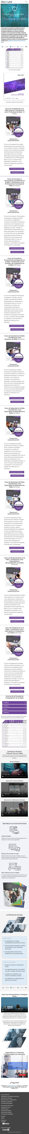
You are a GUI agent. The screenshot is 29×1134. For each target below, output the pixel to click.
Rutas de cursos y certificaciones (8, 1099)
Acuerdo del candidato (6, 1112)
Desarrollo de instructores (7, 1105)
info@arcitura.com (11, 1085)
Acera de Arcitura (5, 1094)
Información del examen (16, 168)
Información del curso (17, 172)
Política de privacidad (6, 1110)
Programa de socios (5, 1107)
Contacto (3, 1116)
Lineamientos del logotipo (7, 1114)
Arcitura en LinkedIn (5, 1127)
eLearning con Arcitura (6, 1098)
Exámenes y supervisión (6, 1101)
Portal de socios (5, 1109)
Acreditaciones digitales (6, 1103)
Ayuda (2, 1118)
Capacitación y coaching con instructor (10, 1096)
